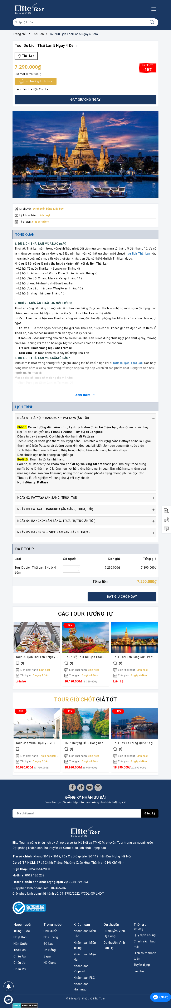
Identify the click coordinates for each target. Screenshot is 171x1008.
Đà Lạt (48, 944)
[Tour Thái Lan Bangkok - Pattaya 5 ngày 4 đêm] (134, 637)
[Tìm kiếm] (152, 22)
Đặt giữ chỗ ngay (85, 99)
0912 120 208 (34, 875)
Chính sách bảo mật (145, 944)
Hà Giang (50, 963)
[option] (85, 154)
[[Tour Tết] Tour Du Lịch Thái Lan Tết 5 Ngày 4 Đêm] (85, 637)
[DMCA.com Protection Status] (25, 1005)
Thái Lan (20, 950)
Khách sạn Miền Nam (85, 957)
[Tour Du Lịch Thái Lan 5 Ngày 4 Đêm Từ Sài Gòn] (37, 637)
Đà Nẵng (50, 950)
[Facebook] (72, 787)
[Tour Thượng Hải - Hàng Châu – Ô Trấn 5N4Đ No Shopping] (85, 723)
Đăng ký (150, 813)
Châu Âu (20, 956)
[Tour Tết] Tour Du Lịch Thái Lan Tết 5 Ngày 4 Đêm (98, 657)
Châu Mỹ (20, 969)
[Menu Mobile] (154, 8)
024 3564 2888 (39, 869)
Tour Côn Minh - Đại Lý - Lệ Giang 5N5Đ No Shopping (52, 743)
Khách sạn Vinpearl (81, 968)
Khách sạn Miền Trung (85, 945)
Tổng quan (25, 235)
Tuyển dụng (142, 965)
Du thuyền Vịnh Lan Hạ (114, 945)
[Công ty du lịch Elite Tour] (29, 8)
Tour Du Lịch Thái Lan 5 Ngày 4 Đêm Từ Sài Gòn (48, 657)
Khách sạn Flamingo (81, 986)
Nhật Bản (20, 937)
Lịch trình (24, 407)
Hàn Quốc (21, 944)
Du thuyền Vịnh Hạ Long (114, 933)
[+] (78, 567)
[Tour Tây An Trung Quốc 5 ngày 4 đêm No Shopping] (134, 723)
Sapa (47, 956)
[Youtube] (89, 787)
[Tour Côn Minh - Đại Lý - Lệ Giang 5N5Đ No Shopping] (37, 723)
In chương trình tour (38, 81)
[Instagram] (98, 787)
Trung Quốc (22, 931)
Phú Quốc (50, 931)
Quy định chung (145, 935)
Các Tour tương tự (85, 614)
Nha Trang (51, 937)
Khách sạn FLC (84, 978)
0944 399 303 (78, 882)
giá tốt (85, 699)
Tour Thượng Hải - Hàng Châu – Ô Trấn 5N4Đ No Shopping (104, 743)
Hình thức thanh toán (145, 955)
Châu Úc (19, 963)
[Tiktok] (80, 787)
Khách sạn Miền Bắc (85, 933)
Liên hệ (139, 971)
